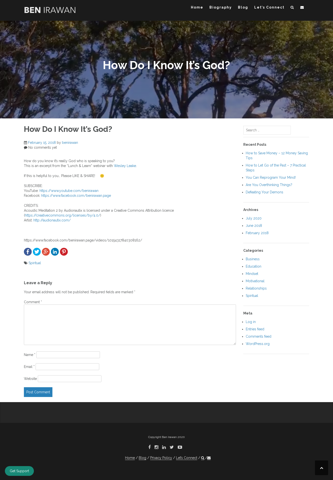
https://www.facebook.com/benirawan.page (76, 196)
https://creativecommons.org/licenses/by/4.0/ (62, 215)
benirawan (70, 143)
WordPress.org (258, 344)
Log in (251, 322)
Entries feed (255, 329)
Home (197, 7)
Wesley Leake (125, 166)
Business (253, 259)
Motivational (255, 281)
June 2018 (254, 226)
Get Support (19, 471)
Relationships (256, 288)
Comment (33, 302)
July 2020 (254, 218)
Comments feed (258, 336)
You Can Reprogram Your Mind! (271, 177)
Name (29, 355)
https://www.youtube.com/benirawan (68, 191)
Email (29, 367)
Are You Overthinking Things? (269, 185)
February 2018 (257, 233)
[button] (292, 8)
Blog (243, 7)
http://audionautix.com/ (52, 220)
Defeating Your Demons (264, 192)
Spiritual (35, 263)
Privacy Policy (161, 458)
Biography (220, 7)
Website (30, 379)
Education (253, 266)
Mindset (252, 274)
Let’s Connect (269, 7)
